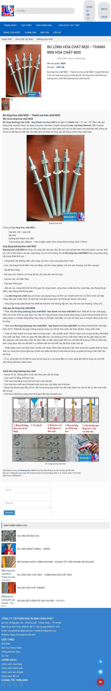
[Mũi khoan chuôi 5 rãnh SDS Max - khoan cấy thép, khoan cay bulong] (9, 562)
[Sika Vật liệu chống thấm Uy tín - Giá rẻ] (7, 10)
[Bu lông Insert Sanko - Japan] (9, 549)
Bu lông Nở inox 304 (28, 536)
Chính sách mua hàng (11, 664)
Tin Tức (5, 656)
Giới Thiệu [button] (26, 25)
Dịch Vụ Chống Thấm (11, 648)
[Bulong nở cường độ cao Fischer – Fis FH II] (9, 600)
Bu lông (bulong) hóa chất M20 (30, 311)
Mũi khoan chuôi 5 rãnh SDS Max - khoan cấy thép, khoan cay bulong (55, 562)
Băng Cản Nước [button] (12, 32)
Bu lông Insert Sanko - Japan (33, 549)
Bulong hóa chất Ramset (31, 587)
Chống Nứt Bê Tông (10, 652)
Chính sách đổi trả (10, 676)
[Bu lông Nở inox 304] (9, 536)
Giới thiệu (5, 643)
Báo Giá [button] (45, 32)
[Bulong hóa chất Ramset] (9, 588)
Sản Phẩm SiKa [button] (44, 25)
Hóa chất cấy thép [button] (69, 25)
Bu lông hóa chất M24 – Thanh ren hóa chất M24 (44, 575)
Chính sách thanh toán (12, 668)
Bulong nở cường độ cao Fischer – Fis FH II (40, 600)
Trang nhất (10, 25)
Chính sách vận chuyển (12, 672)
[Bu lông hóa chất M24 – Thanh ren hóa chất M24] (9, 575)
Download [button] (30, 32)
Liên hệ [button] (57, 32)
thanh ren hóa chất (45, 122)
